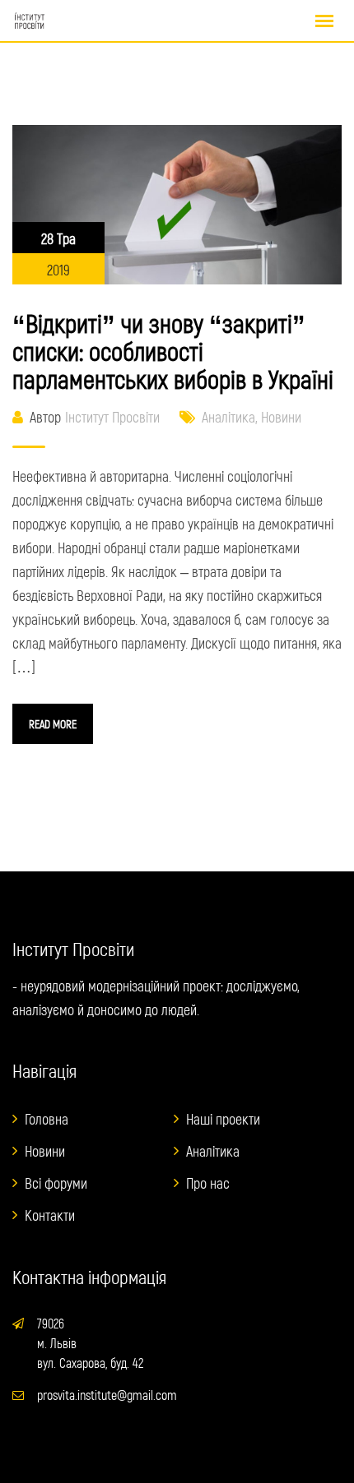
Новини (281, 417)
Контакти (50, 1215)
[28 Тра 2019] (177, 203)
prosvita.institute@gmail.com (107, 1394)
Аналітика (228, 417)
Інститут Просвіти (112, 417)
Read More (53, 724)
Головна (46, 1119)
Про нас (208, 1183)
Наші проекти (223, 1119)
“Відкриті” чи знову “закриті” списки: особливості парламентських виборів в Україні (172, 350)
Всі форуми (56, 1183)
